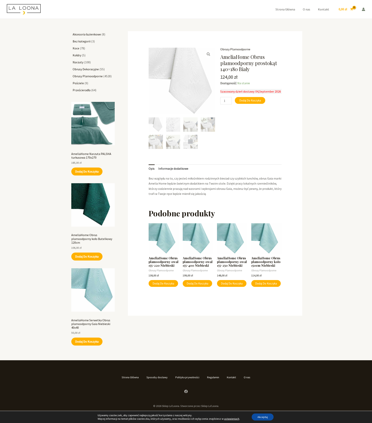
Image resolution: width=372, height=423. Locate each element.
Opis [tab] (152, 168)
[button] (208, 54)
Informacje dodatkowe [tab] (173, 168)
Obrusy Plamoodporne (235, 49)
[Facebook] (186, 391)
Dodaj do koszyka (87, 171)
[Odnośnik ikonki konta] (363, 9)
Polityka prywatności (187, 377)
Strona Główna (285, 9)
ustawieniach (231, 418)
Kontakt (323, 9)
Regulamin (213, 377)
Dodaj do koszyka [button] (163, 283)
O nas (306, 9)
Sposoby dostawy (157, 377)
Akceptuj (262, 417)
